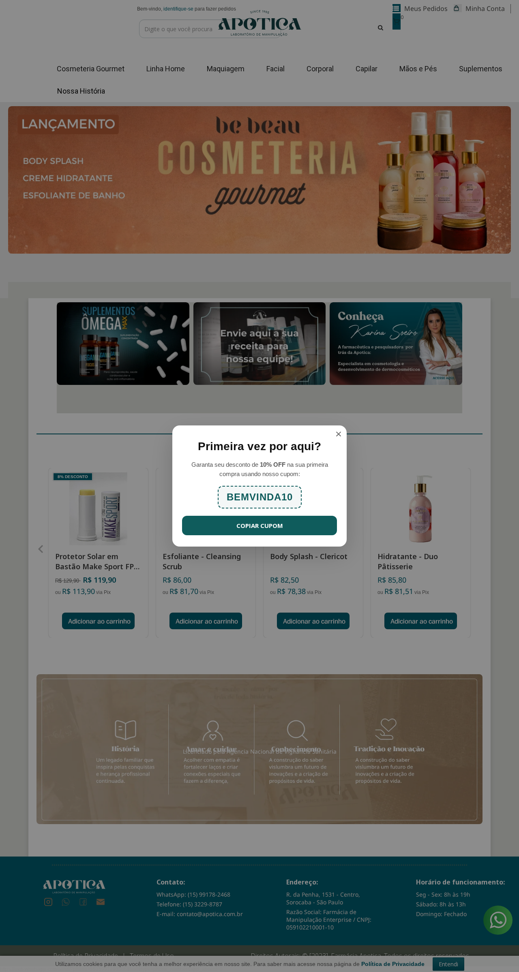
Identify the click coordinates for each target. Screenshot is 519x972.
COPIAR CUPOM (259, 525)
